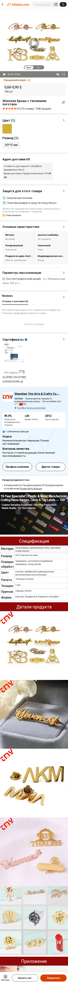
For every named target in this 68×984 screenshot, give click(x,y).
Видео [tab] (29, 67)
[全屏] (63, 74)
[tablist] (34, 67)
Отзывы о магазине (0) (15, 301)
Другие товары (50, 466)
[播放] (4, 74)
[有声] (57, 74)
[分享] (64, 102)
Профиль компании (17, 466)
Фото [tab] (39, 67)
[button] (16, 80)
